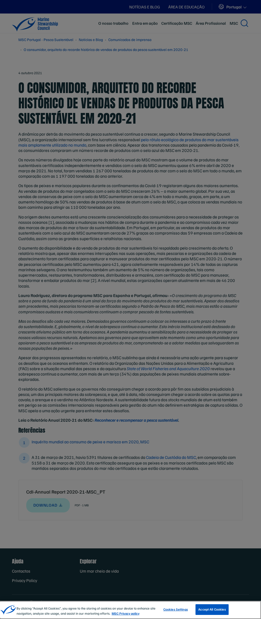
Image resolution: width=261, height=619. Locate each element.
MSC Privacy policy (125, 613)
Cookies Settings (175, 609)
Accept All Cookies (212, 609)
